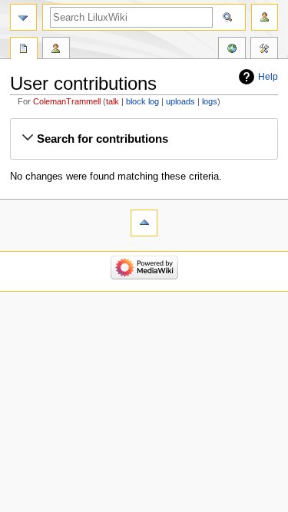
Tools (264, 50)
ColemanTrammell (67, 101)
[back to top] (144, 223)
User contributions (56, 50)
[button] (143, 139)
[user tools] (264, 17)
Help (268, 76)
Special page (24, 50)
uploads (180, 101)
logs (209, 101)
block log (142, 101)
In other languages (232, 50)
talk (112, 101)
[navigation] (23, 17)
